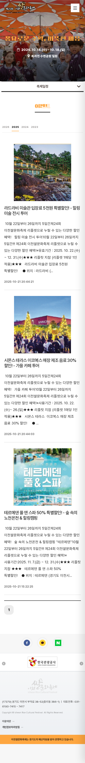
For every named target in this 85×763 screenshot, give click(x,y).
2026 (5, 126)
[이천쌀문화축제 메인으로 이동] (42, 685)
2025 (15, 126)
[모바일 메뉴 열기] (75, 8)
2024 (25, 126)
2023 (34, 126)
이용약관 (6, 721)
